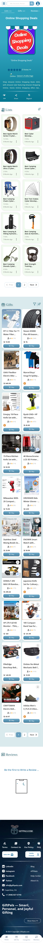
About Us (34, 880)
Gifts (21, 11)
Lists (7, 11)
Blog (32, 866)
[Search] (32, 3)
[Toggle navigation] (4, 3)
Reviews (35, 11)
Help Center (36, 876)
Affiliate (34, 871)
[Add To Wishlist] (17, 324)
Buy (12, 346)
